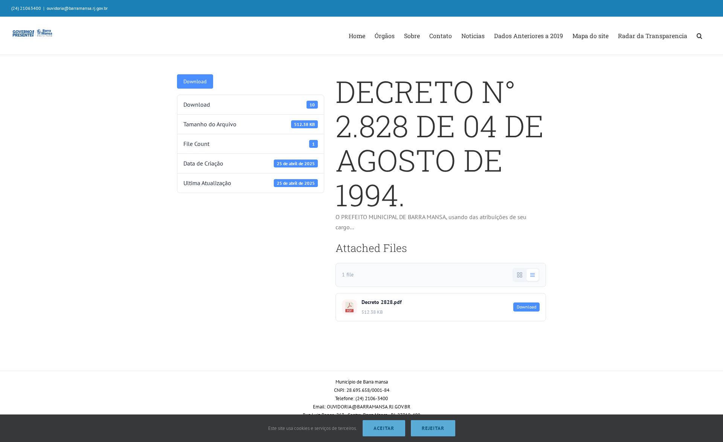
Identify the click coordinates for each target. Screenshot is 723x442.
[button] (699, 36)
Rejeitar (433, 428)
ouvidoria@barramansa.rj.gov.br (77, 8)
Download (195, 81)
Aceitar (384, 428)
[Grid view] (520, 275)
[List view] (532, 275)
